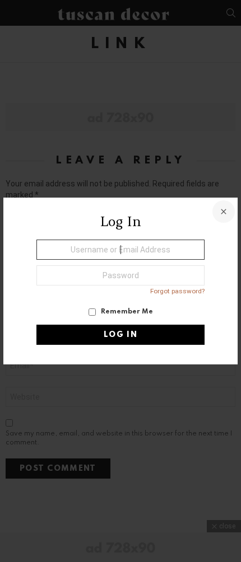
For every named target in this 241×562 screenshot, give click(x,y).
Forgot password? (177, 291)
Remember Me (126, 311)
